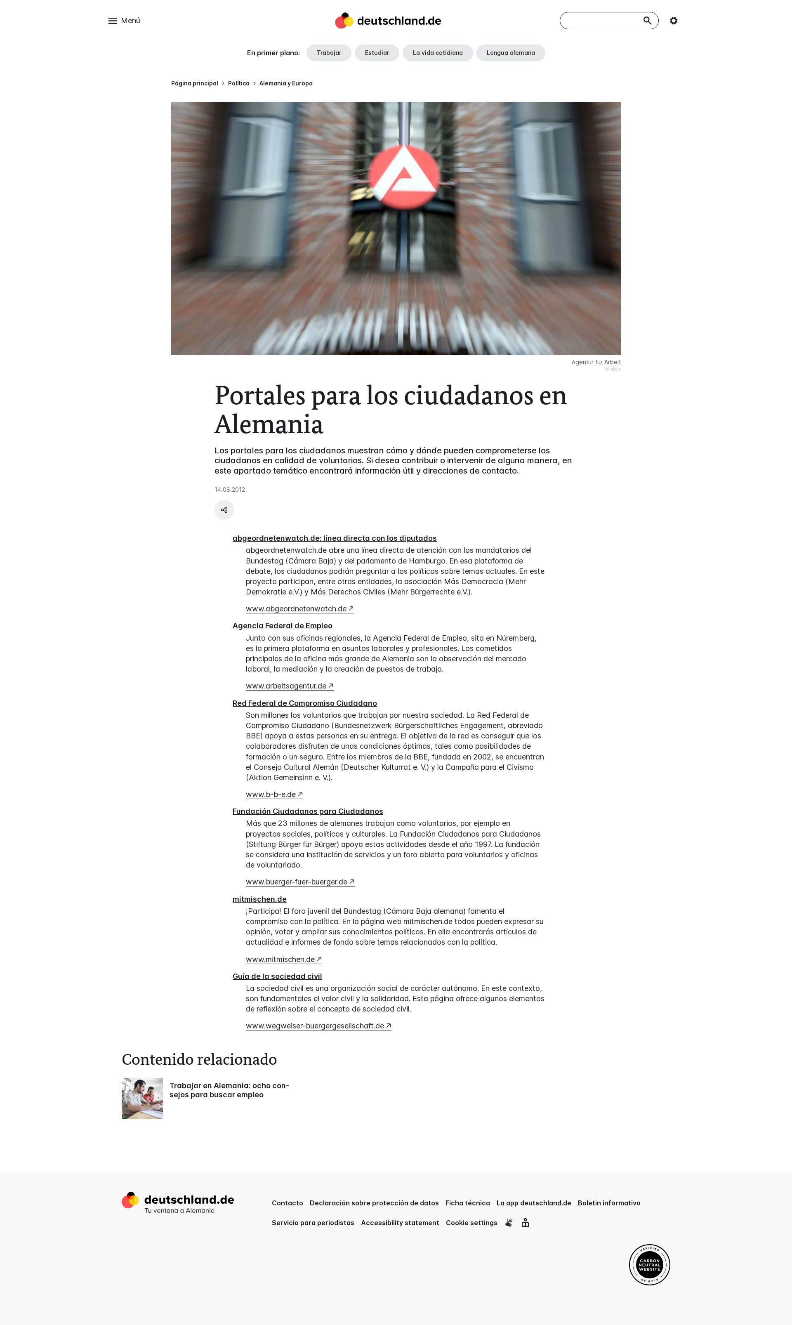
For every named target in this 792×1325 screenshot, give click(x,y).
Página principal (194, 83)
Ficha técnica (468, 1203)
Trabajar (329, 52)
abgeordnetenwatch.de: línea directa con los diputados (335, 538)
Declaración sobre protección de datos (374, 1203)
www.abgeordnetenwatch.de (296, 608)
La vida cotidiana (438, 52)
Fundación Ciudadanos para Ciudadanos (308, 811)
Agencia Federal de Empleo (282, 625)
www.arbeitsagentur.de (286, 685)
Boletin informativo (609, 1203)
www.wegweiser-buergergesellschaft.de (315, 1025)
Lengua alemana (511, 52)
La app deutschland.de (534, 1203)
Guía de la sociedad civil (277, 976)
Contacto (287, 1203)
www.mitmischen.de (280, 959)
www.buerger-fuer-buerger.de (296, 881)
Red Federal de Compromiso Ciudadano (305, 703)
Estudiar (377, 52)
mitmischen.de (260, 899)
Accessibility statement (400, 1223)
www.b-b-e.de (271, 794)
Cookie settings (471, 1223)
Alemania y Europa (286, 83)
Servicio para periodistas (313, 1223)
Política (239, 83)
